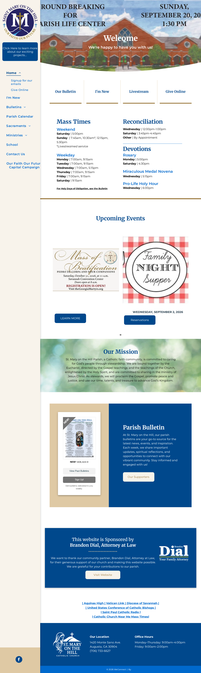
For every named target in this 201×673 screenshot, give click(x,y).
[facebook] (19, 660)
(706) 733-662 (99, 651)
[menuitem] (24, 80)
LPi (133, 669)
